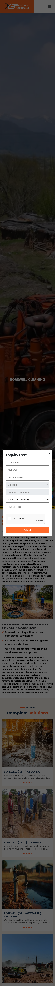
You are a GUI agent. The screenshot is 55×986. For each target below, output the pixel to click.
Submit (27, 530)
